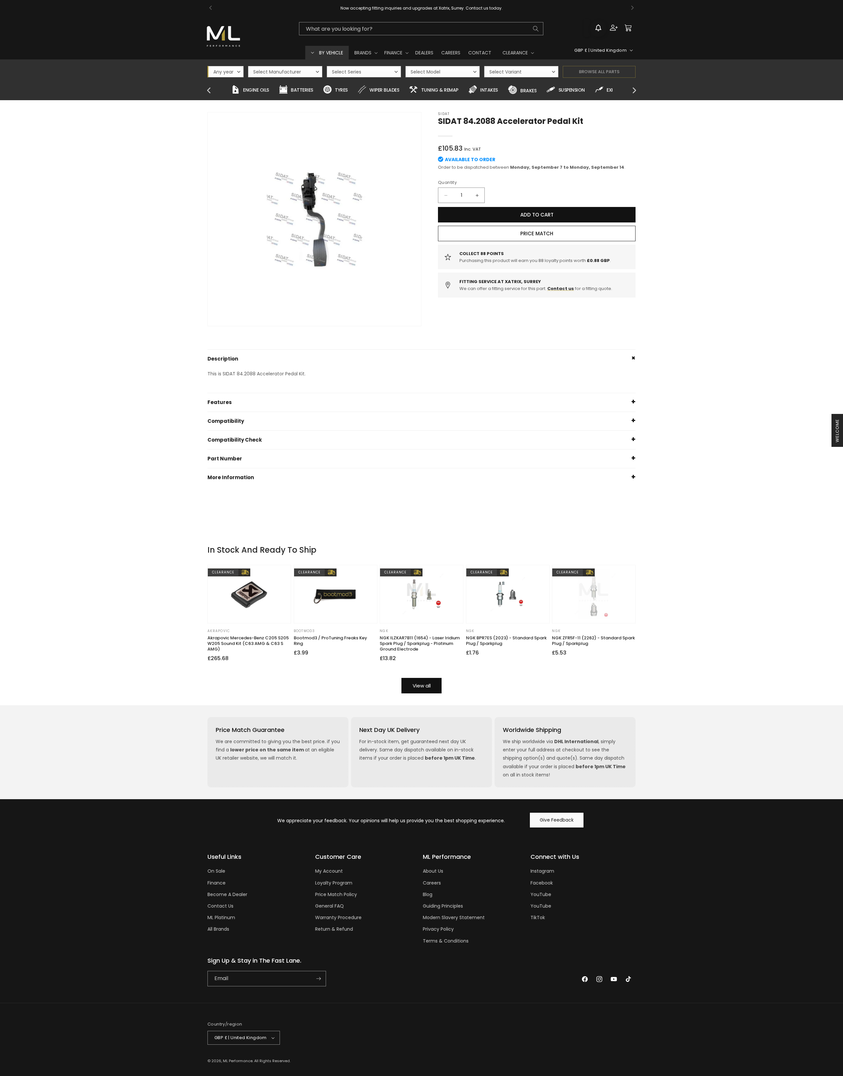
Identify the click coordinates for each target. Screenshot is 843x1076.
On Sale (216, 871)
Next (634, 90)
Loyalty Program (333, 883)
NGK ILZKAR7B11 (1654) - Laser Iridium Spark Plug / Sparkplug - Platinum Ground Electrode (420, 643)
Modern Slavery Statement (454, 917)
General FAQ (329, 906)
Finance (216, 883)
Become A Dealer (227, 894)
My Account (329, 871)
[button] (365, 53)
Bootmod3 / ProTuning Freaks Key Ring (330, 641)
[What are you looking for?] (536, 28)
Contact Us (220, 906)
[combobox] (421, 28)
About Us (433, 871)
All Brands (218, 929)
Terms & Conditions (446, 941)
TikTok (537, 917)
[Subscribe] (318, 978)
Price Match (536, 233)
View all (422, 685)
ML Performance (238, 1060)
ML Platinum (221, 917)
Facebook (541, 883)
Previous (209, 90)
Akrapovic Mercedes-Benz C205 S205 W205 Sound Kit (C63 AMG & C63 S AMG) (248, 643)
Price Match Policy (336, 894)
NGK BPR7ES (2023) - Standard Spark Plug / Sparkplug (506, 641)
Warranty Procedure (338, 917)
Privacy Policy (438, 929)
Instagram (542, 871)
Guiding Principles (443, 906)
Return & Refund (334, 929)
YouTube (540, 894)
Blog (427, 894)
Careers (432, 883)
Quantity (447, 182)
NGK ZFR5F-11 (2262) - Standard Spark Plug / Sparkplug (593, 641)
